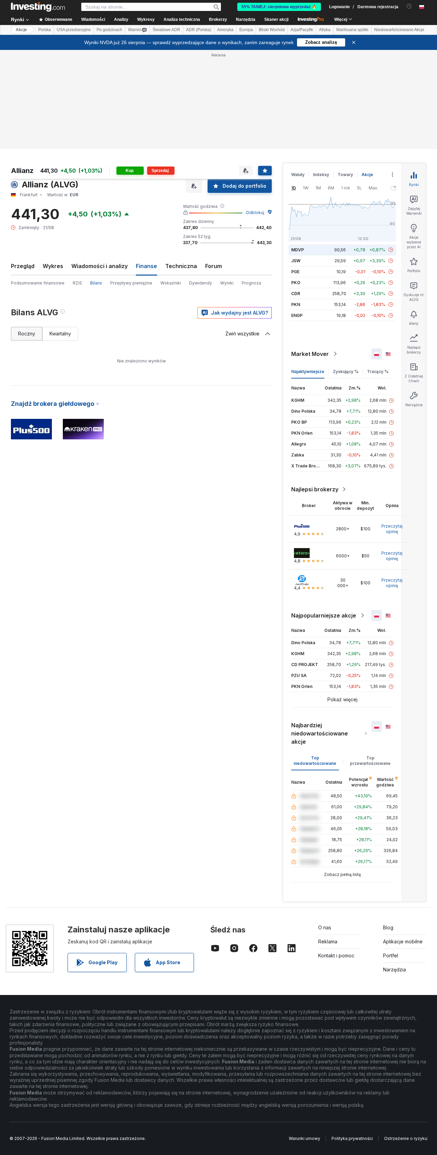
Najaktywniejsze (307, 371)
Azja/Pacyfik (302, 29)
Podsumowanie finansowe (38, 283)
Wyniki (227, 283)
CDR (295, 293)
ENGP (296, 315)
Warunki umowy (304, 1138)
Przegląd (22, 266)
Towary (345, 174)
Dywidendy (200, 283)
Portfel (390, 955)
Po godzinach (109, 29)
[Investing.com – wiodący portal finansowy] (38, 7)
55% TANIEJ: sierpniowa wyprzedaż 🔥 (279, 6)
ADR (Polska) (198, 29)
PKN (295, 304)
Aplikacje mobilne (403, 941)
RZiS (77, 283)
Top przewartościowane (370, 760)
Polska (44, 29)
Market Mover (310, 353)
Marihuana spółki (352, 29)
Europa (246, 29)
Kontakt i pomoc (336, 955)
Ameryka (225, 29)
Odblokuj (255, 212)
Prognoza (251, 283)
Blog (388, 927)
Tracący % (378, 371)
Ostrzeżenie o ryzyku (405, 1138)
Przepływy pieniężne (131, 283)
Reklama (327, 941)
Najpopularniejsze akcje (323, 615)
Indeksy (321, 174)
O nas (324, 927)
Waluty (298, 174)
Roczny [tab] (26, 333)
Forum (213, 266)
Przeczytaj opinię (392, 528)
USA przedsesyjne (74, 29)
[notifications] (409, 6)
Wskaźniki (170, 283)
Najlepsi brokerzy (314, 489)
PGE (295, 271)
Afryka (324, 29)
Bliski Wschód (272, 29)
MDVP (297, 249)
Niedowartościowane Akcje (399, 29)
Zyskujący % (345, 371)
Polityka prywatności (352, 1138)
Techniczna (181, 266)
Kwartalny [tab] (60, 333)
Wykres (53, 266)
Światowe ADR (166, 29)
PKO (295, 282)
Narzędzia (394, 969)
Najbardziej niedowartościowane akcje (319, 733)
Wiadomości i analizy (99, 266)
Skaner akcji (276, 19)
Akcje (21, 29)
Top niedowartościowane (315, 760)
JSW (295, 260)
